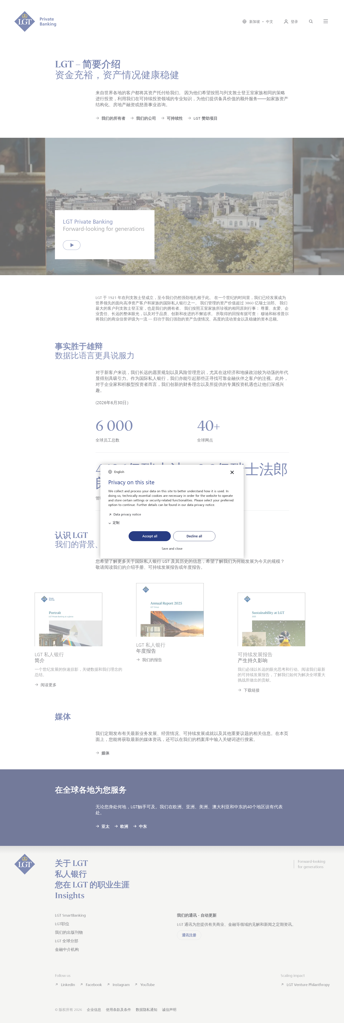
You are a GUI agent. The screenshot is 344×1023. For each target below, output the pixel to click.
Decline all (194, 536)
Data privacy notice (127, 513)
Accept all (149, 536)
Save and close (172, 548)
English (119, 472)
